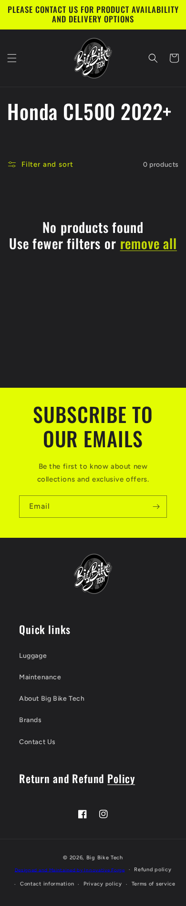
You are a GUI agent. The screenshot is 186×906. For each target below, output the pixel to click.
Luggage (33, 656)
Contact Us (37, 742)
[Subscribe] (155, 506)
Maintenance (40, 677)
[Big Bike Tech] (93, 574)
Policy (121, 778)
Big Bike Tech (104, 858)
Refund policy (152, 869)
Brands (30, 720)
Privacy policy (102, 884)
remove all (148, 243)
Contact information (47, 884)
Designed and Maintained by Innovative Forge (70, 869)
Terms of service (154, 884)
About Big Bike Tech (51, 699)
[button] (11, 58)
